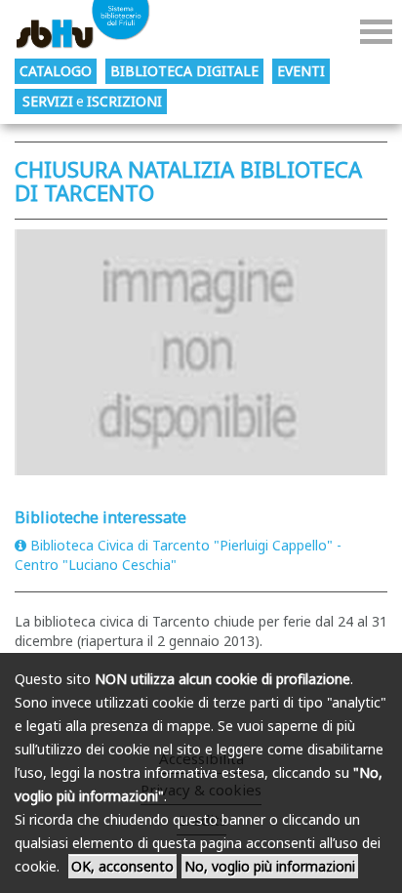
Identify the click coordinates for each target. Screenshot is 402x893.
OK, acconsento (122, 866)
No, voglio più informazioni (269, 866)
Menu (376, 32)
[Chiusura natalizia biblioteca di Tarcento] (201, 351)
